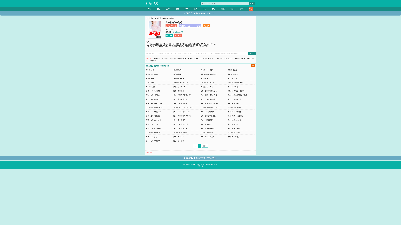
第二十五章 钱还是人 (153, 95)
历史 (186, 9)
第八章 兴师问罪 (233, 74)
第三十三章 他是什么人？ (154, 103)
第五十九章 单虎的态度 (208, 128)
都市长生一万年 (193, 59)
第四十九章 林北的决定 (153, 120)
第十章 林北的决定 (179, 78)
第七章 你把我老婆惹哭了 (208, 74)
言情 (213, 9)
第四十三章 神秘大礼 (207, 112)
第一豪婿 (173, 59)
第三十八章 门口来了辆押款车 (183, 107)
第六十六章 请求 (178, 137)
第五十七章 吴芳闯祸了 (153, 128)
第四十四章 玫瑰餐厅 (234, 112)
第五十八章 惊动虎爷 (180, 128)
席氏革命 (165, 59)
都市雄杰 (157, 59)
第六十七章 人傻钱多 (207, 137)
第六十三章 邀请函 (206, 132)
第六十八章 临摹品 (234, 137)
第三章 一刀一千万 (206, 70)
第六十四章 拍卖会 (234, 132)
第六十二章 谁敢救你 (180, 132)
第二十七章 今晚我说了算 (208, 95)
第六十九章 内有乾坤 (153, 141)
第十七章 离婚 (150, 87)
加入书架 (169, 35)
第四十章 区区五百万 (234, 107)
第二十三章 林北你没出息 (208, 91)
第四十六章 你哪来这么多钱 (182, 116)
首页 (149, 9)
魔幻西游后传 (181, 59)
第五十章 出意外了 (179, 120)
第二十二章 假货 (178, 91)
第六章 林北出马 (178, 74)
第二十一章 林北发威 (153, 91)
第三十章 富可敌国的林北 (181, 99)
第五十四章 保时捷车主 (180, 124)
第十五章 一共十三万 (207, 82)
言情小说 (158, 18)
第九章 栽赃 (150, 78)
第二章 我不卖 (178, 70)
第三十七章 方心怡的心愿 (154, 107)
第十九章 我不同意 (206, 87)
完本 (241, 9)
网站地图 (200, 166)
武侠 (168, 9)
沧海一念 (173, 26)
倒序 (253, 66)
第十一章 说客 (205, 78)
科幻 (204, 9)
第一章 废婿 (150, 70)
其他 (223, 9)
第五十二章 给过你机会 (235, 120)
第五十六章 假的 (233, 124)
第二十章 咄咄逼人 (234, 87)
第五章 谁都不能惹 (152, 74)
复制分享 (252, 53)
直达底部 (206, 26)
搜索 (252, 3)
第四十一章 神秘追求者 (153, 112)
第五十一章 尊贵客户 (207, 120)
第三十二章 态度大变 (234, 99)
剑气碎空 (153, 61)
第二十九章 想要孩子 (153, 99)
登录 (251, 9)
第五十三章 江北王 (152, 124)
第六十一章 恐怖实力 (153, 132)
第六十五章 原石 (151, 137)
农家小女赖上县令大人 (207, 59)
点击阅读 (178, 35)
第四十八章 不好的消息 (235, 116)
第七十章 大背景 (178, 32)
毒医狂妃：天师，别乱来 (225, 59)
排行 (232, 9)
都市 (177, 9)
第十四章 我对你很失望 (180, 82)
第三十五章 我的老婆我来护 (209, 103)
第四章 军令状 (232, 70)
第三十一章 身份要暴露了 (208, 99)
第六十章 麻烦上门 (234, 128)
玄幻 (158, 9)
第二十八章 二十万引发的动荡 (237, 95)
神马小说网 (152, 3)
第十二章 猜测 (232, 78)
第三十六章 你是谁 (234, 103)
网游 (195, 9)
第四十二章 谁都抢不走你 (181, 112)
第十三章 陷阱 (150, 82)
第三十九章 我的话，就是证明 (210, 107)
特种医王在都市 (240, 59)
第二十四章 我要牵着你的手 (237, 91)
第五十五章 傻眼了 (206, 124)
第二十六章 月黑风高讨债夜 (182, 95)
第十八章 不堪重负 (179, 87)
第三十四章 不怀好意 (180, 103)
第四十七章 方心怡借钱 (208, 116)
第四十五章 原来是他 (153, 116)
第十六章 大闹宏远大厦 (235, 82)
